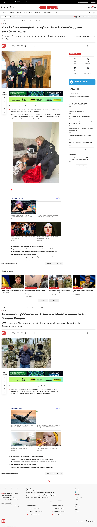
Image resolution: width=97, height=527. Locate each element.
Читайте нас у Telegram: (81, 81)
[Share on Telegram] (4, 109)
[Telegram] (13, 7)
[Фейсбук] (2, 7)
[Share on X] (4, 101)
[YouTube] (7, 7)
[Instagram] (75, 70)
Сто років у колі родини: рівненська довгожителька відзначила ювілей (32, 249)
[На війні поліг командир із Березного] (13, 281)
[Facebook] (75, 61)
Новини (4, 23)
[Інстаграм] (11, 7)
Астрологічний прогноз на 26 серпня (78, 149)
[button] (89, 7)
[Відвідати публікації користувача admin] (4, 46)
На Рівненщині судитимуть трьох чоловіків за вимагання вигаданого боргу (35, 292)
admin (8, 45)
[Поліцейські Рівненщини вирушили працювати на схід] (60, 281)
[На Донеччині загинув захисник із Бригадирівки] (84, 281)
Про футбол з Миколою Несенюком (88, 16)
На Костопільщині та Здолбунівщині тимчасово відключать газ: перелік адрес (34, 251)
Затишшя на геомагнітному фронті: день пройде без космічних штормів (32, 257)
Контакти (93, 2)
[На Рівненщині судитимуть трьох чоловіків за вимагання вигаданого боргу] (36, 281)
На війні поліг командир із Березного (13, 290)
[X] (4, 7)
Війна (3, 287)
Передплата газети (83, 2)
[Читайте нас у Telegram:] (71, 82)
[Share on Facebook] (4, 98)
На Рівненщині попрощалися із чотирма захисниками (27, 246)
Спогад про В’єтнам (25, 16)
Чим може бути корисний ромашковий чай (23, 254)
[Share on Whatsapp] (4, 105)
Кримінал (28, 287)
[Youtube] (88, 70)
